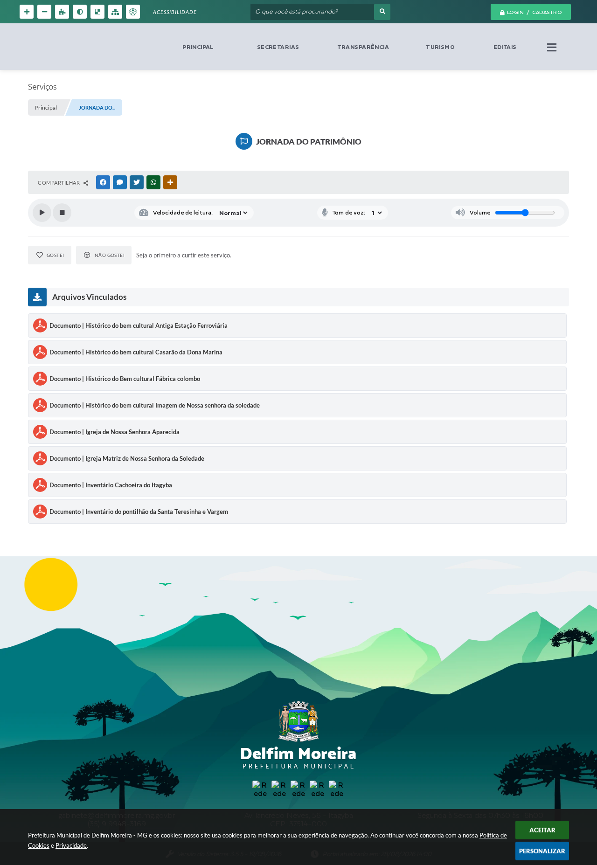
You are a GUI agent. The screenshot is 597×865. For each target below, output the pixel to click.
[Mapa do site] (115, 12)
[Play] (42, 212)
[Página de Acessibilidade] (133, 12)
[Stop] (62, 212)
